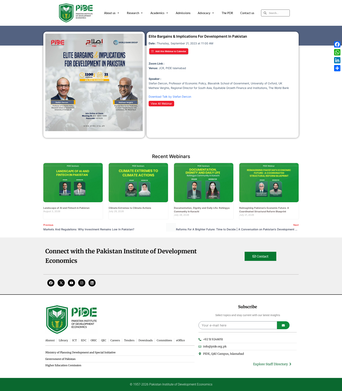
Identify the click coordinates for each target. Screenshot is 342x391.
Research (133, 13)
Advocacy (204, 13)
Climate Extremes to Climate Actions (130, 207)
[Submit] (283, 325)
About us (110, 13)
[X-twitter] (61, 282)
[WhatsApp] (337, 52)
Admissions (183, 13)
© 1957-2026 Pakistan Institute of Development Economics (171, 384)
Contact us (247, 13)
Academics (157, 13)
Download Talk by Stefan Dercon (170, 96)
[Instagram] (81, 282)
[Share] (337, 68)
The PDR (227, 13)
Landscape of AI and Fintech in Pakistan (66, 207)
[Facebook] (50, 282)
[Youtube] (71, 282)
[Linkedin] (92, 282)
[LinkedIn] (337, 60)
